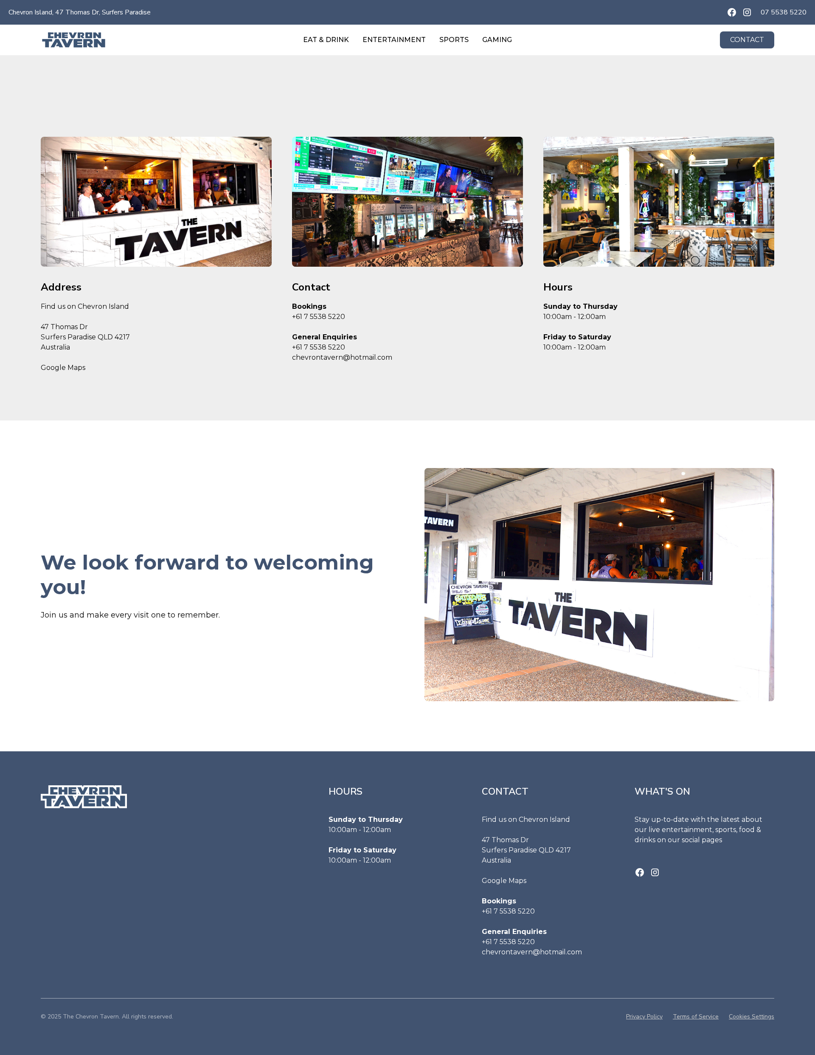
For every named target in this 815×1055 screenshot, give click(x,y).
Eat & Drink (326, 40)
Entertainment (394, 40)
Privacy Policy (644, 1017)
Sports (454, 40)
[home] (118, 39)
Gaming (497, 40)
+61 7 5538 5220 (318, 317)
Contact (747, 40)
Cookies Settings (751, 1017)
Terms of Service (696, 1017)
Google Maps (63, 368)
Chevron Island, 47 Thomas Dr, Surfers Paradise (79, 12)
